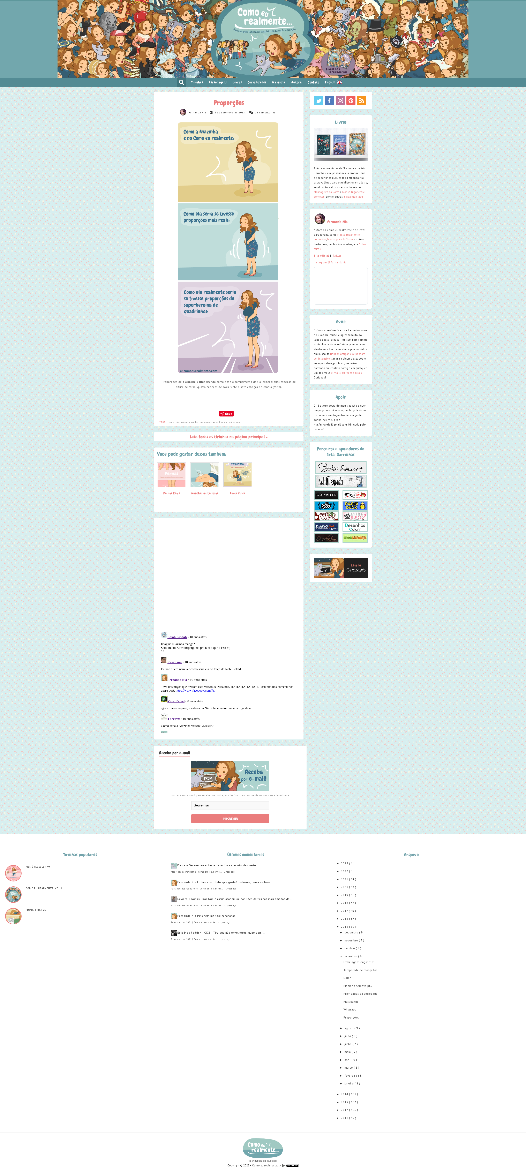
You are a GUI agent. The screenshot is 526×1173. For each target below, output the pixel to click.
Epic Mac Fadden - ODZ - (194, 932)
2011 (345, 1118)
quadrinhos (220, 421)
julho (348, 1036)
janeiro (350, 1083)
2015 (345, 926)
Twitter (336, 255)
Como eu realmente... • (267, 1165)
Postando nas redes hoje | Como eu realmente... (197, 888)
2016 (345, 918)
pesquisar (181, 82)
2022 (345, 871)
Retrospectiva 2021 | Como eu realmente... (194, 922)
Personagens (218, 82)
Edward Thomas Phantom (195, 899)
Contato (313, 82)
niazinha (193, 421)
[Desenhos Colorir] (355, 526)
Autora (296, 82)
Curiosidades (257, 82)
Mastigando (351, 1001)
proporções (206, 421)
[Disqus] (228, 574)
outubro (350, 948)
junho (349, 1044)
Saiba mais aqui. (354, 196)
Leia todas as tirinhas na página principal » (229, 436)
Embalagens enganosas (359, 962)
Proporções (351, 1017)
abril (348, 1060)
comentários (267, 112)
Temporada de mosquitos (360, 970)
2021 (345, 879)
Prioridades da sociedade (361, 993)
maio (348, 1052)
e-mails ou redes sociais (346, 373)
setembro (351, 956)
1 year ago (229, 871)
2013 (345, 1102)
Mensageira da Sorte (326, 192)
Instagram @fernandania (330, 262)
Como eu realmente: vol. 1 (44, 888)
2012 (345, 1110)
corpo (171, 421)
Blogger (272, 1161)
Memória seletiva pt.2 (358, 986)
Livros (237, 82)
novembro (352, 940)
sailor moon (235, 421)
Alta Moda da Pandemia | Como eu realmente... (196, 871)
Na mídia (279, 82)
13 (256, 112)
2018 (345, 903)
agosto (350, 1028)
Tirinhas (197, 82)
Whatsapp (350, 1009)
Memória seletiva (38, 866)
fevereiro (351, 1075)
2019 (345, 895)
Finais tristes (36, 909)
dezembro (352, 932)
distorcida (181, 421)
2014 (345, 1094)
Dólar (347, 978)
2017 (345, 911)
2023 (345, 863)
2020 (345, 887)
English (331, 82)
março (349, 1067)
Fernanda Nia (197, 112)
